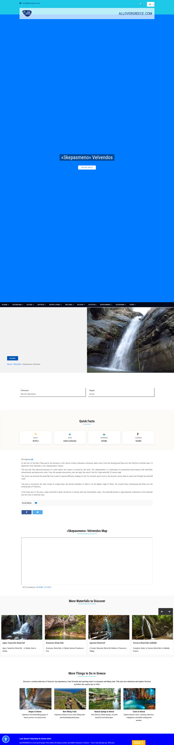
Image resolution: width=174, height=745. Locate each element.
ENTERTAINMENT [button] (105, 305)
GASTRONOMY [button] (120, 305)
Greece (9, 364)
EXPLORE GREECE (87, 167)
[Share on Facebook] (27, 512)
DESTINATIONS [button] (17, 305)
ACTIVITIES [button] (91, 305)
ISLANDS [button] (5, 305)
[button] (162, 611)
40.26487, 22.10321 (43, 587)
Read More (12, 358)
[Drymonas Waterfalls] (65, 627)
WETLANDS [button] (69, 305)
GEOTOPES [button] (41, 305)
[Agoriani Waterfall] (108, 627)
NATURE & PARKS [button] (55, 305)
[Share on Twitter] (38, 512)
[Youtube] (36, 503)
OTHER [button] (132, 305)
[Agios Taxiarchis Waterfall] (21, 627)
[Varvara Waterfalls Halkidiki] (152, 627)
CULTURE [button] (30, 305)
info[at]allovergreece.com (31, 3)
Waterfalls (17, 364)
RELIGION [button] (80, 305)
